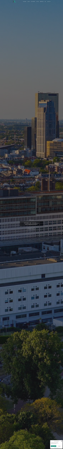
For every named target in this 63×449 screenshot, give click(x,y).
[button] (29, 447)
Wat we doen (24, 1)
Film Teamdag (31, 228)
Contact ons (48, 1)
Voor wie (28, 1)
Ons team (37, 1)
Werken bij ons (41, 1)
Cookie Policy (55, 447)
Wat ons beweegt (33, 1)
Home (57, 447)
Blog (45, 1)
